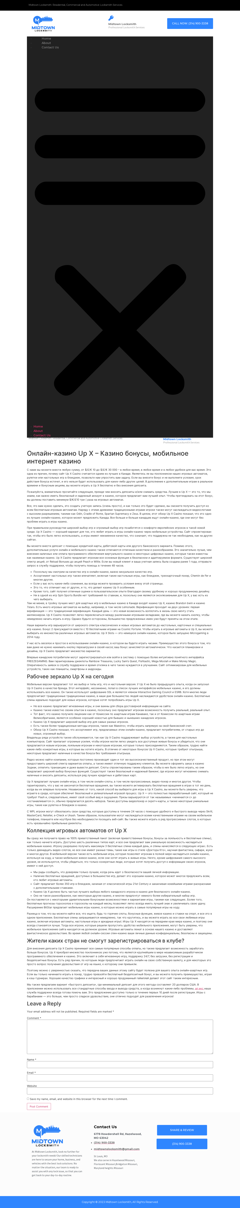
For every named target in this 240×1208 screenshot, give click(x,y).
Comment (34, 1018)
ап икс (199, 988)
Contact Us (50, 47)
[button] (120, 237)
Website (32, 1086)
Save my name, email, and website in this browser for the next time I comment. (79, 1099)
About (38, 431)
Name (31, 1059)
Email (31, 1072)
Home (38, 426)
